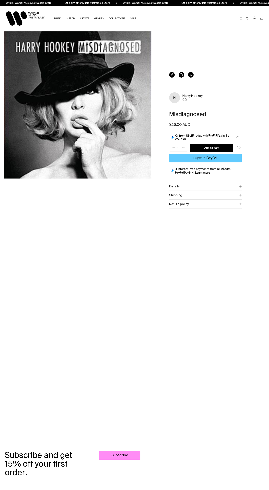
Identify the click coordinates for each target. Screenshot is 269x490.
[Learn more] (238, 137)
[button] (205, 186)
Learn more (202, 172)
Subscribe (119, 455)
